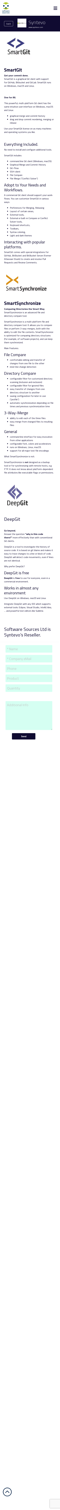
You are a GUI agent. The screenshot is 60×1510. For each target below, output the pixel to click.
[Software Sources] (5, 7)
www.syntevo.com (36, 27)
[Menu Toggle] (55, 8)
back (8, 23)
